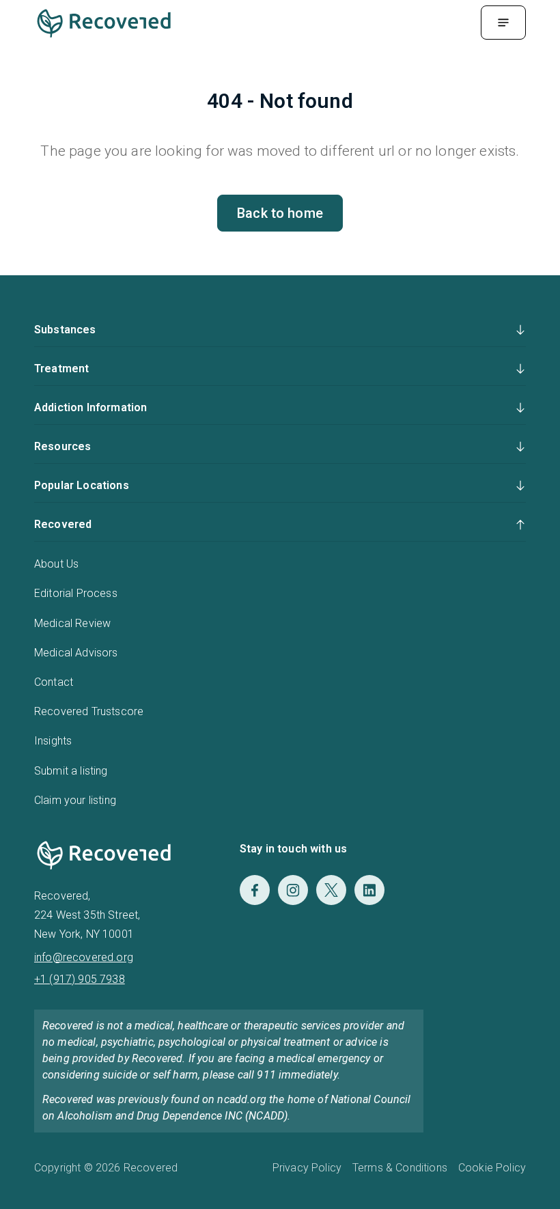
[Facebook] (255, 890)
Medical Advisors (76, 652)
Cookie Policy (492, 1167)
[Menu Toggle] (503, 22)
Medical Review (72, 623)
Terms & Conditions (399, 1167)
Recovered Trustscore (88, 711)
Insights (53, 740)
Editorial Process (75, 593)
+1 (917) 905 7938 (79, 979)
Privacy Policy (306, 1167)
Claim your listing (75, 800)
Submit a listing (71, 770)
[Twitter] (331, 890)
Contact (53, 682)
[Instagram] (293, 890)
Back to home (280, 213)
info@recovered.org (83, 957)
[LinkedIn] (369, 890)
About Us (56, 563)
